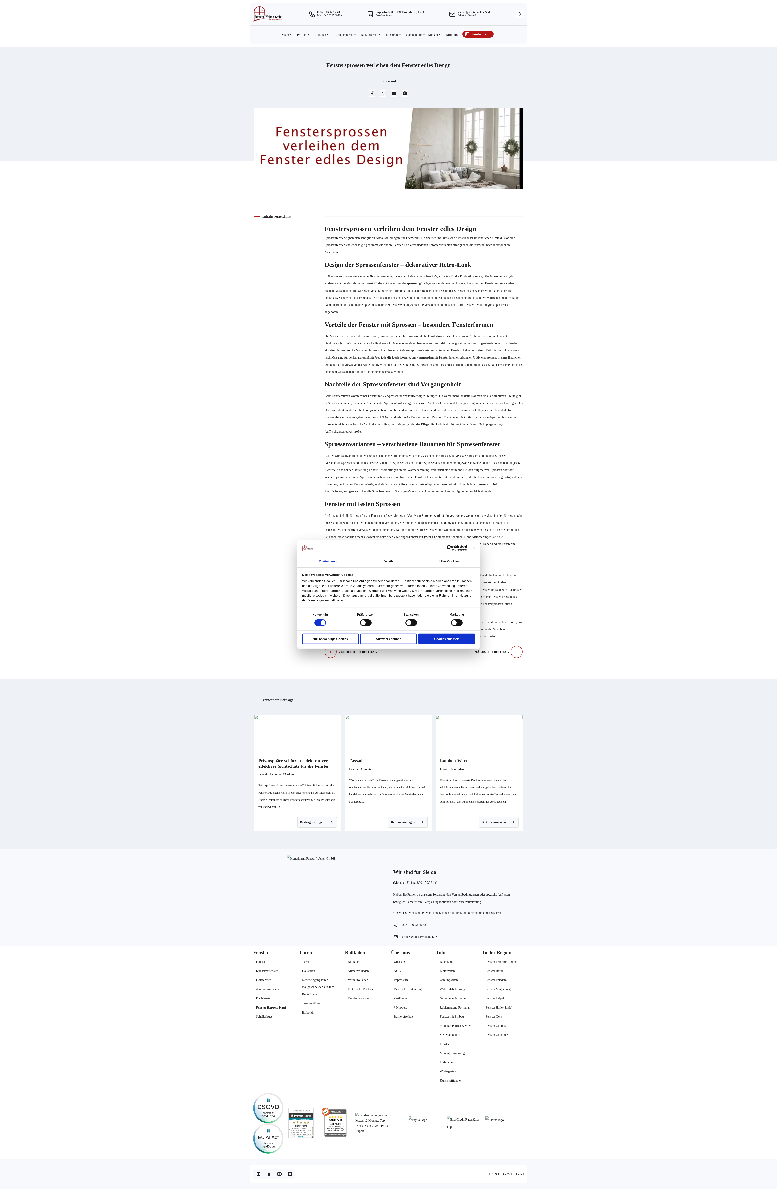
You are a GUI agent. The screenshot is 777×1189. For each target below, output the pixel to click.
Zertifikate (400, 998)
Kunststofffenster (267, 971)
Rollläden (320, 34)
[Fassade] (388, 735)
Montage (452, 34)
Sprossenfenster (335, 238)
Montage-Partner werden (455, 1025)
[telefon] (312, 14)
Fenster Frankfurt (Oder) (501, 961)
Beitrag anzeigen (312, 822)
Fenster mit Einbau (452, 1016)
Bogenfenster (485, 343)
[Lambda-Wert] (479, 735)
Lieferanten (447, 1062)
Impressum (401, 980)
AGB (397, 971)
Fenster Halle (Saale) (499, 1007)
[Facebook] (372, 93)
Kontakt (433, 34)
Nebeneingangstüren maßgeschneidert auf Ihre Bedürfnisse (318, 987)
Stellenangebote (450, 1034)
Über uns (399, 961)
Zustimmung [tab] (328, 561)
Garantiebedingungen (453, 998)
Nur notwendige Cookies (330, 639)
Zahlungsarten (449, 980)
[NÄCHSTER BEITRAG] (517, 652)
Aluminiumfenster (267, 989)
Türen (306, 961)
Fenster (284, 34)
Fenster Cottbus (496, 1025)
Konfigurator (481, 34)
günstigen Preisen (499, 305)
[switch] (366, 622)
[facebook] (269, 1174)
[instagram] (258, 1174)
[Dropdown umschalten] (291, 35)
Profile (301, 34)
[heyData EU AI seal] (268, 1138)
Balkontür (308, 1012)
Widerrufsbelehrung (452, 989)
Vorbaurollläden (358, 980)
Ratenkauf (446, 961)
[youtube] (279, 1174)
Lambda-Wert (453, 760)
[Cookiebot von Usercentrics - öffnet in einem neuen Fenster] (449, 548)
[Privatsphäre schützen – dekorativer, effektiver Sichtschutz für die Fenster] (297, 735)
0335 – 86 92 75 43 (328, 12)
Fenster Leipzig (495, 998)
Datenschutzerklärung (408, 989)
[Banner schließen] (473, 548)
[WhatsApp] (405, 93)
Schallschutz (264, 1016)
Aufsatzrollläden (358, 971)
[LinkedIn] (394, 93)
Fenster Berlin (495, 971)
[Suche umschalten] (520, 14)
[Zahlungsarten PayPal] (428, 1119)
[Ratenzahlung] (466, 1123)
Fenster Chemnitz (497, 1034)
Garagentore (414, 34)
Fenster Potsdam (496, 980)
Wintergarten (448, 1071)
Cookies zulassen (446, 639)
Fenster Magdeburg (498, 989)
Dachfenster (263, 998)
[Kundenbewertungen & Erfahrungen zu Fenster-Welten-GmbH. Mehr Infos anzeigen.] (301, 1123)
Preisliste (445, 1044)
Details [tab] (389, 561)
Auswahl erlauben (388, 639)
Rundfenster (509, 343)
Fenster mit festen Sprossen (388, 515)
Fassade (356, 760)
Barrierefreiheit (403, 1016)
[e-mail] (453, 14)
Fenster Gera (494, 1016)
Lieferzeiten (447, 971)
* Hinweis (400, 1007)
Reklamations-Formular (455, 1007)
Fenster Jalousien (359, 998)
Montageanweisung (452, 1053)
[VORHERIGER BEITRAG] (331, 652)
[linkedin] (290, 1174)
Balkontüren (369, 34)
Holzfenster (263, 980)
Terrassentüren (343, 34)
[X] (383, 93)
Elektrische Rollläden (361, 989)
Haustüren (391, 34)
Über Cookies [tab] (449, 561)
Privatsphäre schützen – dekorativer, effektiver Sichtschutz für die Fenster (293, 763)
